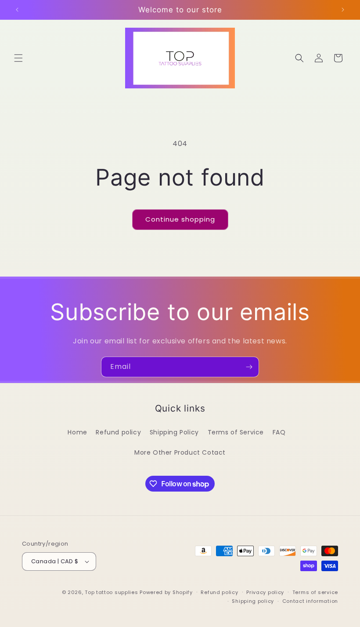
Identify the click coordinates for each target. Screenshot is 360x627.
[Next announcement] (343, 9)
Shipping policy (253, 601)
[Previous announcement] (17, 9)
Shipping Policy (174, 432)
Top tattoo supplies (112, 592)
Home (77, 432)
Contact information (310, 601)
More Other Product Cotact (180, 452)
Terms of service (315, 592)
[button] (18, 58)
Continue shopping (180, 219)
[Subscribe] (249, 367)
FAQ (279, 432)
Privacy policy (265, 592)
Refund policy (118, 432)
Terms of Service (236, 432)
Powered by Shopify (166, 592)
